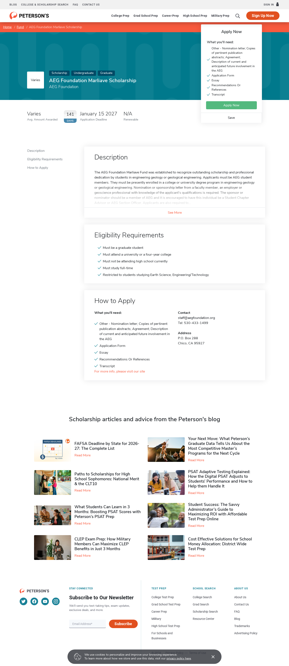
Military (156, 618)
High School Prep (195, 15)
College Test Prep (162, 597)
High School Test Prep (165, 626)
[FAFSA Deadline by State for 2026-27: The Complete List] (54, 450)
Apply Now (231, 105)
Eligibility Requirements (45, 159)
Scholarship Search (205, 611)
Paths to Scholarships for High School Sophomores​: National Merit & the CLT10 (106, 479)
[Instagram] (56, 601)
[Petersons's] (29, 15)
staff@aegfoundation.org (196, 318)
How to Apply (37, 167)
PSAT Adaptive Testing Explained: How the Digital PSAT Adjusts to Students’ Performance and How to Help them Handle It (220, 479)
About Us (240, 597)
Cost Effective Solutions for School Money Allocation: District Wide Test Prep (220, 544)
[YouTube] (45, 601)
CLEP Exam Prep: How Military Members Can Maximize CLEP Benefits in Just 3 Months (102, 544)
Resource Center (203, 618)
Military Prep (220, 15)
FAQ (75, 4)
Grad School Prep (145, 15)
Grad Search (201, 604)
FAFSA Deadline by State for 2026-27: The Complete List (106, 446)
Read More (82, 455)
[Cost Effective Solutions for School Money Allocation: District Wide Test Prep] (168, 547)
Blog (13, 4)
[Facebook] (34, 601)
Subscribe (123, 624)
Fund (20, 27)
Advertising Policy (245, 633)
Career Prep (170, 15)
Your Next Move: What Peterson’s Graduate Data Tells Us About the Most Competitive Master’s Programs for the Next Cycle (219, 446)
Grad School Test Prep (165, 604)
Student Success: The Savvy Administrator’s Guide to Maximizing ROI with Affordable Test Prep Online (217, 512)
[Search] (238, 15)
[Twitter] (23, 601)
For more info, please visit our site (119, 372)
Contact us (91, 4)
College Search (202, 597)
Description (36, 150)
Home (7, 27)
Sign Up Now (263, 15)
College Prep (120, 15)
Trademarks (242, 626)
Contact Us (241, 604)
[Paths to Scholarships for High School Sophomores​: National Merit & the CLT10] (54, 482)
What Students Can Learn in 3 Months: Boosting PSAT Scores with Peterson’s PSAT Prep (107, 511)
